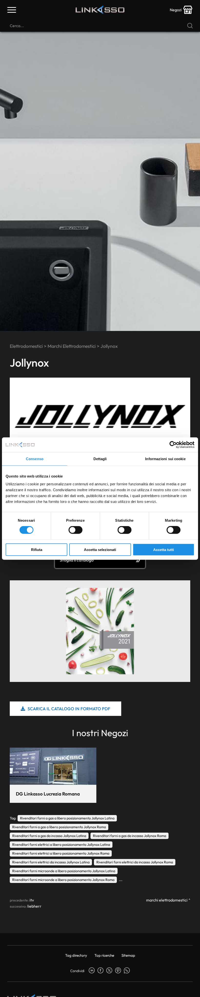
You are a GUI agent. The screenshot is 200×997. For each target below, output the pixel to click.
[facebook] (100, 970)
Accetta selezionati (100, 549)
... (120, 879)
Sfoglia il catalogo (77, 560)
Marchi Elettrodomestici (72, 346)
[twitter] (109, 970)
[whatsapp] (127, 970)
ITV (32, 900)
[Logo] (100, 9)
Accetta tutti (163, 549)
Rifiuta (36, 549)
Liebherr (34, 906)
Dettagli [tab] (100, 459)
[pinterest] (118, 970)
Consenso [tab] (34, 459)
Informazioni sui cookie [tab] (165, 459)
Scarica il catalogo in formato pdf (69, 708)
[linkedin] (92, 970)
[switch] (75, 530)
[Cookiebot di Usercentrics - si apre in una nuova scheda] (173, 444)
